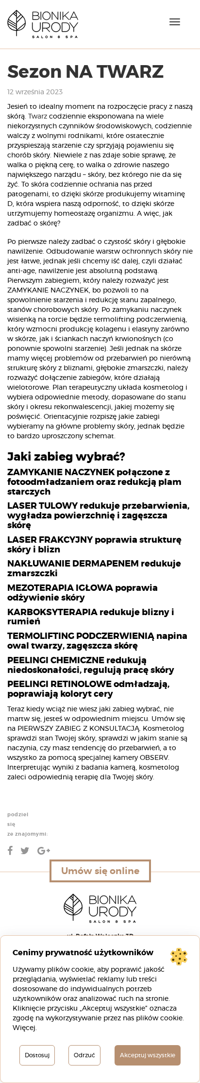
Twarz (37, 116)
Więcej (24, 1028)
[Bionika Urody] (42, 24)
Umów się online (100, 871)
